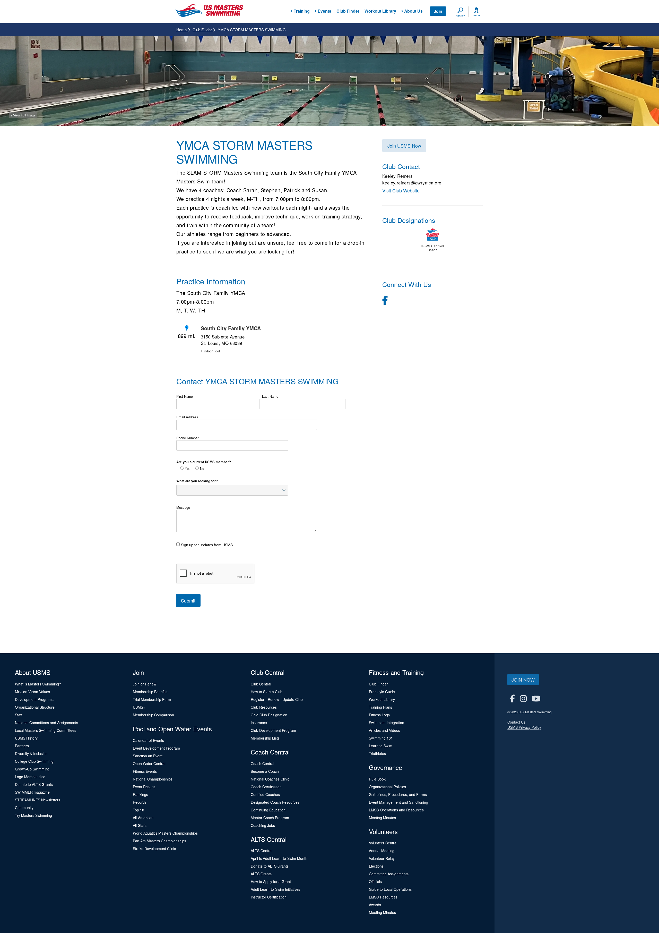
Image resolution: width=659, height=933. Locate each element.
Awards (375, 904)
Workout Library (380, 11)
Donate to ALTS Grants (34, 784)
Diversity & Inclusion (31, 753)
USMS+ (139, 707)
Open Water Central (149, 763)
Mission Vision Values (32, 691)
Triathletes (377, 753)
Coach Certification (266, 786)
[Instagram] (523, 698)
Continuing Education (268, 809)
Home (182, 29)
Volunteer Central (383, 842)
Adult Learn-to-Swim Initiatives (275, 889)
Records (139, 802)
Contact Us (516, 722)
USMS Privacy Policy (524, 727)
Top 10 (138, 809)
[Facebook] (385, 299)
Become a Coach (265, 771)
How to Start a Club (266, 691)
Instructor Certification (269, 897)
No (202, 468)
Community (24, 807)
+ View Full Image (23, 115)
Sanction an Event (147, 755)
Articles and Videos (384, 730)
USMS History (26, 738)
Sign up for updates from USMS (207, 544)
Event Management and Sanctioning (398, 802)
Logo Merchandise (30, 776)
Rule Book (377, 779)
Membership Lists (265, 738)
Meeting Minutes (382, 817)
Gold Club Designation (269, 714)
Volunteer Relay (382, 858)
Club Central (261, 683)
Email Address (187, 417)
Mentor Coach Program (270, 817)
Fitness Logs (379, 714)
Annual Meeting (381, 850)
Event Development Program (156, 748)
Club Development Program (273, 730)
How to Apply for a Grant (271, 881)
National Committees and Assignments (46, 722)
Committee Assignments (389, 873)
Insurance (259, 722)
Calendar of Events (148, 740)
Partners (22, 745)
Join (438, 11)
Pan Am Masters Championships (159, 840)
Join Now (523, 679)
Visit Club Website (401, 190)
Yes (187, 468)
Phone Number (187, 438)
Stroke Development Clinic (154, 848)
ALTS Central (261, 850)
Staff (18, 714)
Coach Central (262, 763)
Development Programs (34, 699)
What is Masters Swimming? (38, 683)
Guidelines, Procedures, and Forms (398, 794)
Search (460, 15)
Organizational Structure (35, 707)
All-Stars (139, 825)
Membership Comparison (153, 714)
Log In (476, 15)
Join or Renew (144, 683)
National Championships (152, 779)
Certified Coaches (265, 794)
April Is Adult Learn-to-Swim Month (279, 858)
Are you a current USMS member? (203, 462)
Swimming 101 (381, 738)
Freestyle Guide (382, 691)
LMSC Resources (383, 897)
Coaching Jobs (263, 825)
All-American (143, 817)
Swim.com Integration (386, 722)
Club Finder (347, 11)
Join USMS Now (404, 145)
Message (183, 507)
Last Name (270, 396)
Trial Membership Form (152, 699)
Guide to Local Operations (390, 889)
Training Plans (380, 707)
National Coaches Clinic (270, 779)
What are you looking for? (197, 481)
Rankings (140, 794)
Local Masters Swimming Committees (45, 730)
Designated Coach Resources (275, 802)
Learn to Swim (380, 745)
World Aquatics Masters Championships (165, 833)
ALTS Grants (261, 873)
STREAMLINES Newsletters (37, 799)
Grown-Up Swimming (32, 768)
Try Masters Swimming (33, 815)
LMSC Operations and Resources (396, 809)
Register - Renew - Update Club (277, 699)
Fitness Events (145, 771)
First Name (184, 396)
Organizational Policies (387, 786)
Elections (376, 866)
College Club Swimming (34, 761)
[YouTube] (536, 698)
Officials (375, 881)
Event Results (144, 786)
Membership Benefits (150, 691)
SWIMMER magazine (32, 792)
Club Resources (264, 707)
